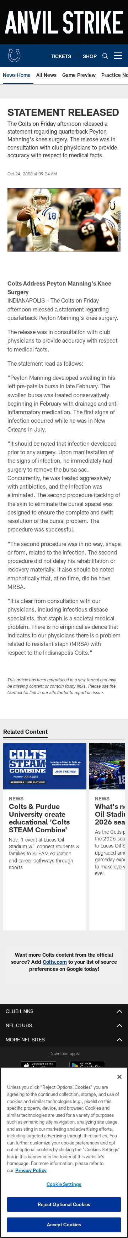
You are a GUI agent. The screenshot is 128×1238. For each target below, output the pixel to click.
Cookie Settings (64, 1184)
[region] (64, 1152)
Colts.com (55, 962)
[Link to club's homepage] (14, 52)
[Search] (105, 56)
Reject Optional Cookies (64, 1204)
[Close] (119, 1077)
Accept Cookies (64, 1224)
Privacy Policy (31, 1170)
